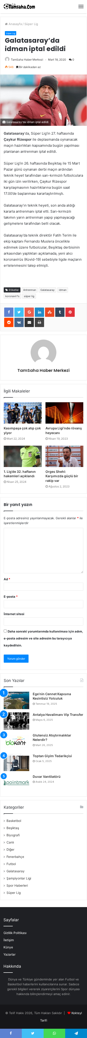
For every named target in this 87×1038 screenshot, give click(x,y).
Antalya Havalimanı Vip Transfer (58, 715)
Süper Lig (31, 24)
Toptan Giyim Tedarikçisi (52, 756)
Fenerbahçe (15, 857)
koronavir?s (12, 296)
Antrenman (29, 290)
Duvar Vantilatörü (47, 776)
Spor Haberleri (17, 885)
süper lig (29, 296)
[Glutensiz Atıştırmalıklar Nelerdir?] (16, 741)
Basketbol (13, 821)
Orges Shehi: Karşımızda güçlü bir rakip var (61, 476)
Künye (8, 947)
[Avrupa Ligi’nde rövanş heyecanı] (64, 413)
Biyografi (13, 835)
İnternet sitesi (14, 614)
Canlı (10, 842)
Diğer (10, 849)
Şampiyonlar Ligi (18, 878)
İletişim (8, 940)
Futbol (11, 864)
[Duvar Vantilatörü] (16, 783)
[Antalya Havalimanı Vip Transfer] (16, 721)
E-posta (11, 596)
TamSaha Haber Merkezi (27, 59)
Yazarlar (9, 954)
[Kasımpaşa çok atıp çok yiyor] (23, 413)
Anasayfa (15, 24)
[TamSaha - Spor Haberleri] (19, 6)
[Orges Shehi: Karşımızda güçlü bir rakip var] (64, 456)
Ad (7, 579)
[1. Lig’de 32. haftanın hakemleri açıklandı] (23, 456)
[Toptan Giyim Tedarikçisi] (16, 762)
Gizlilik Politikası (14, 933)
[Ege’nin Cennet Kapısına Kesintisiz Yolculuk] (16, 700)
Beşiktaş (12, 828)
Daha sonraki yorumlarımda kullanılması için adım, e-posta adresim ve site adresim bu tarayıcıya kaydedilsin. (43, 638)
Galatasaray (47, 290)
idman (62, 290)
